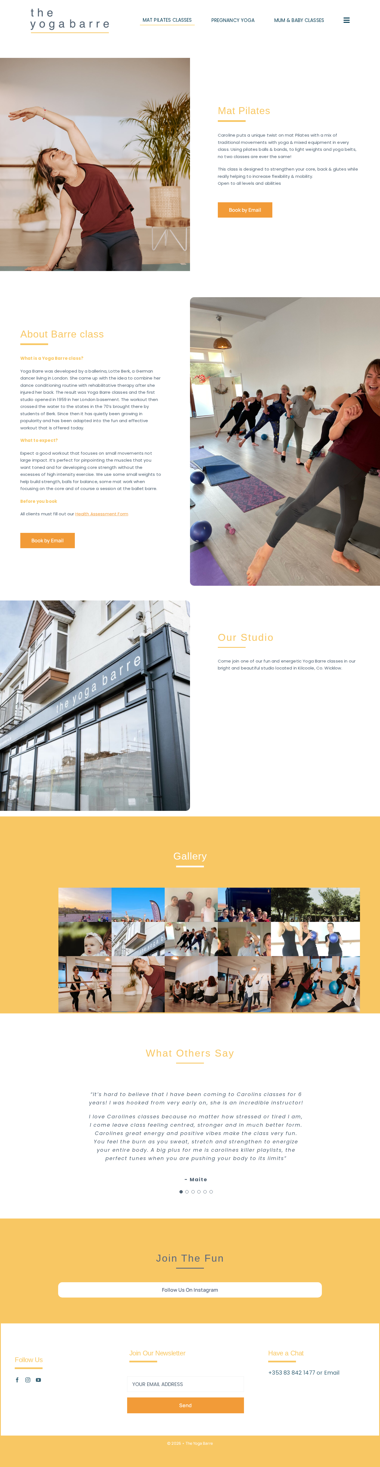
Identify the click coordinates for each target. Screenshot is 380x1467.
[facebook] (17, 1379)
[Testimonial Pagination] (181, 1191)
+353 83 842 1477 (292, 1373)
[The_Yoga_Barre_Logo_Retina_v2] (69, 11)
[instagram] (27, 1379)
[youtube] (38, 1379)
